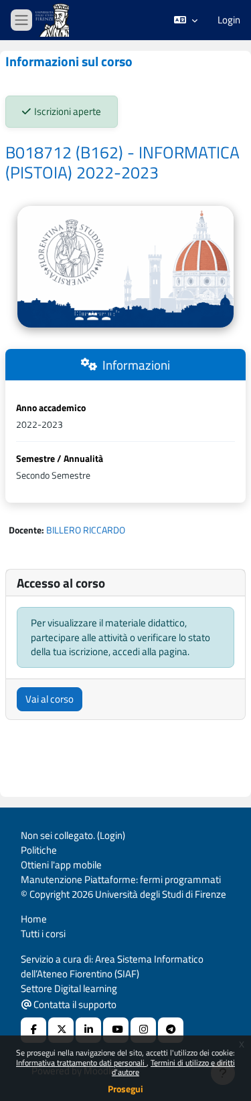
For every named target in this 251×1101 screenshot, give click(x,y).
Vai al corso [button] (49, 699)
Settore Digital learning (69, 988)
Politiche (39, 850)
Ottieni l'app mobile (61, 864)
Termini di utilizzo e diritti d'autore (173, 1067)
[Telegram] (170, 1030)
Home (34, 919)
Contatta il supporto (73, 1004)
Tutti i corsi (43, 933)
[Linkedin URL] (88, 1030)
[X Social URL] (61, 1030)
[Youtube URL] (116, 1030)
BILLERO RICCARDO (85, 530)
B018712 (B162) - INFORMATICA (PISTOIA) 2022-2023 (122, 162)
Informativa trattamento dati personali (81, 1062)
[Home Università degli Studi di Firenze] (53, 20)
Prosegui (125, 1089)
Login (229, 20)
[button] (185, 20)
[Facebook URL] (33, 1030)
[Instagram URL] (143, 1030)
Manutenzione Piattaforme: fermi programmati (121, 879)
